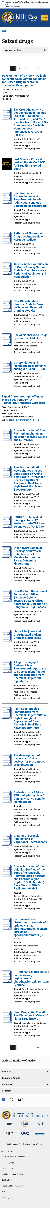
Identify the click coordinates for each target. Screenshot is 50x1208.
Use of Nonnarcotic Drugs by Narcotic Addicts (30, 336)
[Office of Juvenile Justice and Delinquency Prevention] (9, 1135)
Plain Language (7, 1162)
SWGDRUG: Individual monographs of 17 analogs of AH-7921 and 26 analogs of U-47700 (30, 521)
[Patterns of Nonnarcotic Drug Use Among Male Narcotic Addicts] (7, 243)
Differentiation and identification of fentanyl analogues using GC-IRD (30, 366)
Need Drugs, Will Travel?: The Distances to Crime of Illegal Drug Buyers (31, 1015)
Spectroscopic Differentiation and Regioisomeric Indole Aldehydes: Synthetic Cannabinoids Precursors (30, 199)
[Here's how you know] (25, 4)
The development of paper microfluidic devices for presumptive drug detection (29, 760)
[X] (12, 1100)
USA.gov (4, 1192)
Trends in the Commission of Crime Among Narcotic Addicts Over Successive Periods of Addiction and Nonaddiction (31, 270)
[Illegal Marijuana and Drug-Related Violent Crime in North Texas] (7, 641)
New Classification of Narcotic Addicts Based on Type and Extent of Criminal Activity (29, 305)
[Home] (26, 17)
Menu (45, 17)
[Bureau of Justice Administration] (9, 1126)
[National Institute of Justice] (40, 1126)
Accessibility (6, 1151)
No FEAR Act (6, 1180)
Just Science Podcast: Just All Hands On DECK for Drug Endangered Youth (29, 164)
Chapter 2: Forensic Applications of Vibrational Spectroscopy (30, 839)
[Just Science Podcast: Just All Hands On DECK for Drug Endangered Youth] (7, 164)
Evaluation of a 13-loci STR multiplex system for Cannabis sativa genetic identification (30, 797)
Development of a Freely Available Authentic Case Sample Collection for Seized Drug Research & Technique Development (24, 80)
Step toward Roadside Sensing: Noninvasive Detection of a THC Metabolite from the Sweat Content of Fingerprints (28, 555)
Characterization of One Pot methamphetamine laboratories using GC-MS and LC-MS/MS (30, 435)
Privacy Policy (7, 1168)
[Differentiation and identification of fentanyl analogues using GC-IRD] (7, 372)
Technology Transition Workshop (24, 420)
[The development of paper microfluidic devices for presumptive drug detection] (7, 765)
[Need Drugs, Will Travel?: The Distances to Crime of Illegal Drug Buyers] (7, 1022)
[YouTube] (20, 1100)
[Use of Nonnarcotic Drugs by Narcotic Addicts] (7, 345)
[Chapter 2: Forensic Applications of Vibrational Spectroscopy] (7, 845)
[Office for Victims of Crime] (25, 1135)
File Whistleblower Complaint (13, 1157)
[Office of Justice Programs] (8, 18)
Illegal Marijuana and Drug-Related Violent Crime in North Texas (27, 634)
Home (4, 30)
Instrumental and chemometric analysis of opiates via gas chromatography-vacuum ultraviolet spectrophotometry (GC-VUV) (30, 929)
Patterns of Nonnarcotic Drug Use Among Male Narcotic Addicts (29, 236)
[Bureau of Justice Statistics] (25, 1127)
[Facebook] (4, 1100)
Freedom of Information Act (12, 1186)
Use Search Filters (12, 50)
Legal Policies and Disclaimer (13, 1174)
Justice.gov (6, 1197)
